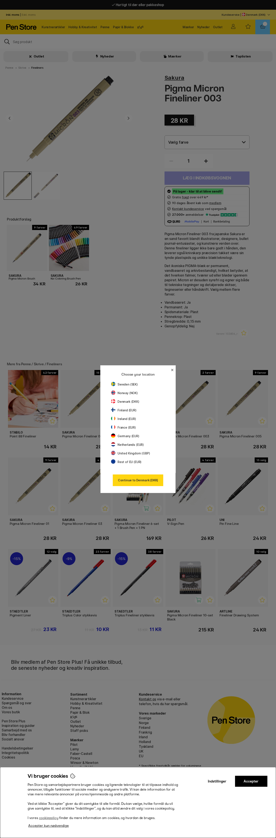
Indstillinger (217, 781)
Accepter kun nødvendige (48, 826)
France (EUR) (127, 427)
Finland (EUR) (127, 410)
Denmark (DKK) (128, 401)
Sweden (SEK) (128, 384)
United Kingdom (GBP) (134, 453)
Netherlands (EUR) (131, 444)
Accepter (251, 781)
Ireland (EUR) (127, 419)
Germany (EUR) (128, 436)
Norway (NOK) (128, 393)
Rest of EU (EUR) (129, 462)
